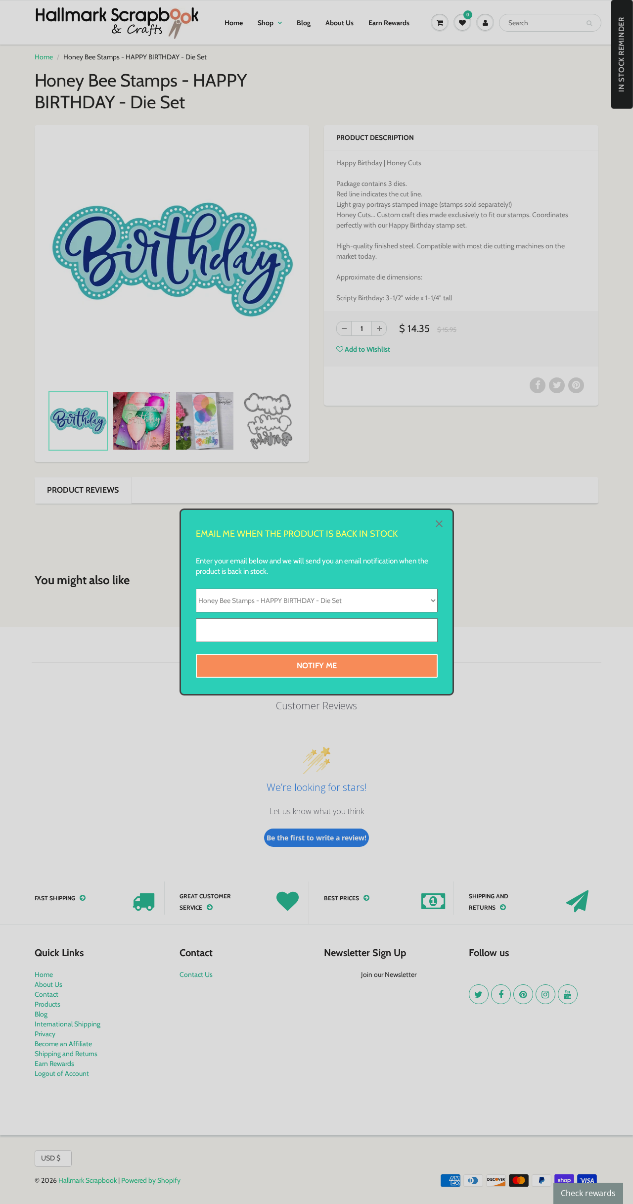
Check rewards (588, 1193)
